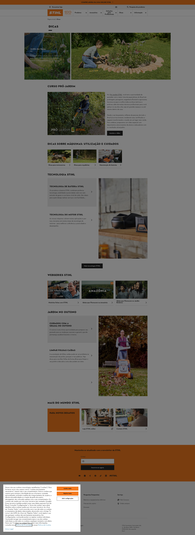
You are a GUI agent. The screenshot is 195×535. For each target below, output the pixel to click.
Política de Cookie (44, 525)
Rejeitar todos (67, 493)
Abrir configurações (67, 498)
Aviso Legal (9, 529)
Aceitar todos (68, 488)
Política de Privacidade (24, 525)
